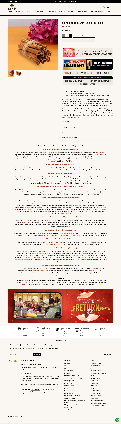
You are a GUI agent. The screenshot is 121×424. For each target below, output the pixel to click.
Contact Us (67, 373)
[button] (78, 40)
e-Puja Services (68, 410)
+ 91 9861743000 (35, 389)
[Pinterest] (16, 2)
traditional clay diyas (67, 157)
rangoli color (97, 257)
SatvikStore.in (54, 152)
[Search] (104, 7)
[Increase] (70, 35)
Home (92, 361)
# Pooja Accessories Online (72, 405)
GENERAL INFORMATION (69, 137)
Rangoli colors (37, 220)
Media (66, 368)
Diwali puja (98, 192)
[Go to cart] (112, 7)
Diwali (102, 155)
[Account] (108, 7)
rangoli (102, 222)
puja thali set (41, 259)
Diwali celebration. (65, 213)
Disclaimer (93, 385)
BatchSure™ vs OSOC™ (97, 405)
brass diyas (54, 235)
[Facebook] (8, 2)
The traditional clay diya (22, 177)
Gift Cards (67, 388)
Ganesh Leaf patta (97, 268)
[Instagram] (13, 2)
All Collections (94, 381)
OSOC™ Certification (96, 400)
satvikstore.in (20, 416)
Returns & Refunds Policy (71, 376)
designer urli (95, 233)
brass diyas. (78, 201)
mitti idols (86, 192)
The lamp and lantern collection (25, 251)
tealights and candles (46, 242)
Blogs (92, 376)
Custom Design (94, 398)
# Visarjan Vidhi (95, 393)
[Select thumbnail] (11, 73)
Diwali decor (102, 207)
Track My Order (94, 383)
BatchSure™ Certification (98, 403)
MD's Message (68, 363)
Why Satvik (67, 366)
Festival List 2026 (95, 363)
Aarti (91, 368)
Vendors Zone (68, 407)
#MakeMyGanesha (95, 395)
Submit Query (68, 371)
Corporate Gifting (69, 385)
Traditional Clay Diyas (94, 159)
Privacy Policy (68, 383)
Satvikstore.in (24, 284)
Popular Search (68, 393)
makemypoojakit (53, 348)
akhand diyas (64, 235)
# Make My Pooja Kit (70, 398)
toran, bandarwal (29, 259)
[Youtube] (11, 2)
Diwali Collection (100, 152)
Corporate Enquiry (95, 371)
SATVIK (10, 350)
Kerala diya (29, 211)
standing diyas (30, 209)
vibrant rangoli (64, 255)
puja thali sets (67, 233)
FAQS (65, 390)
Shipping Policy (69, 381)
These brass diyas (95, 209)
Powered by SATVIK (13, 418)
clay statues (77, 192)
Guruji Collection (95, 378)
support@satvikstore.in (32, 394)
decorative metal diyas (41, 270)
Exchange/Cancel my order (98, 373)
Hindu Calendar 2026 (96, 366)
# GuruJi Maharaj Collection (72, 395)
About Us (67, 361)
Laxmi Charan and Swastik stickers (56, 244)
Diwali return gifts (22, 268)
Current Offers (94, 390)
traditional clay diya (87, 257)
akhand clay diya (98, 177)
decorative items (43, 253)
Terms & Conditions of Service (73, 378)
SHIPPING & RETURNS (68, 128)
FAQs (63, 132)
